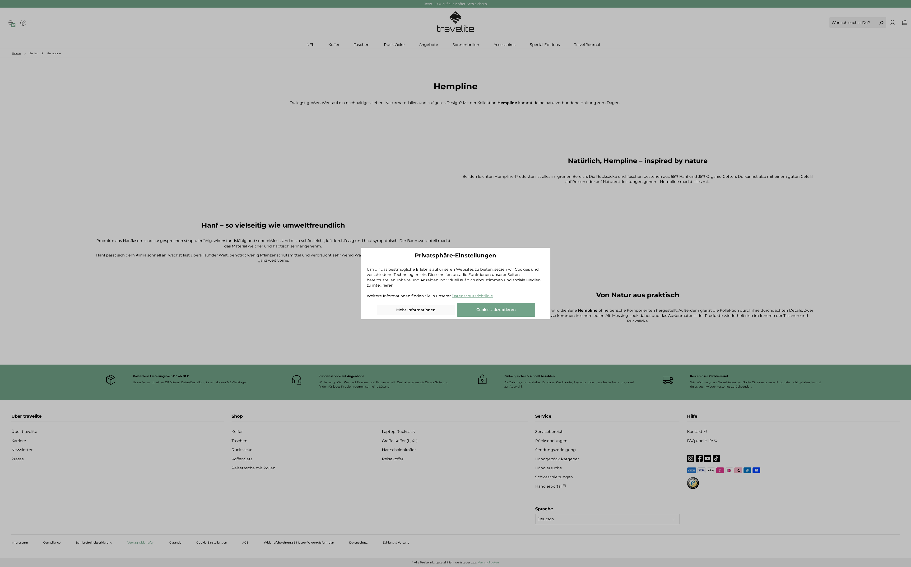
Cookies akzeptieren (496, 309)
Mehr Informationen (416, 310)
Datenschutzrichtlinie (472, 296)
